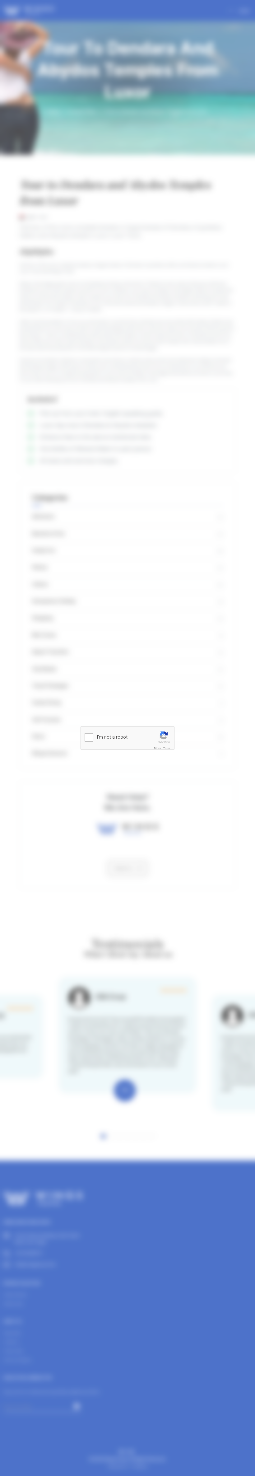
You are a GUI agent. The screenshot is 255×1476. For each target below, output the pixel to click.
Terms (166, 748)
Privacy (157, 748)
